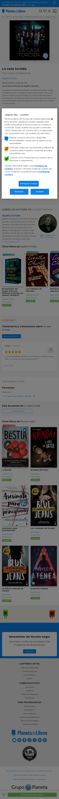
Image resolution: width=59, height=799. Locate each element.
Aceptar (40, 192)
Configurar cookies (28, 184)
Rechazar (19, 192)
